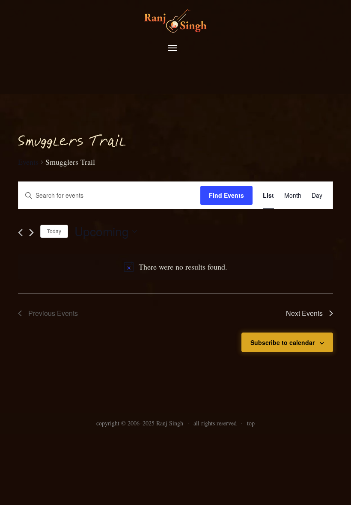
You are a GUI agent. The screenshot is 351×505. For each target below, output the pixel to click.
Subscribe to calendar (282, 342)
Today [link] (54, 231)
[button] (172, 48)
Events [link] (28, 162)
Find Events (226, 195)
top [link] (251, 423)
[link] (175, 20)
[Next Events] (31, 233)
